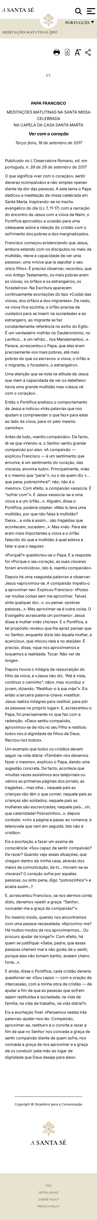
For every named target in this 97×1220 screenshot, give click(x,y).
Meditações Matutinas (25, 32)
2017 (54, 32)
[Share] (88, 53)
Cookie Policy (48, 1199)
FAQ (48, 1185)
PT (48, 75)
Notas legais (48, 1192)
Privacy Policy (49, 1206)
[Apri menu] (90, 11)
